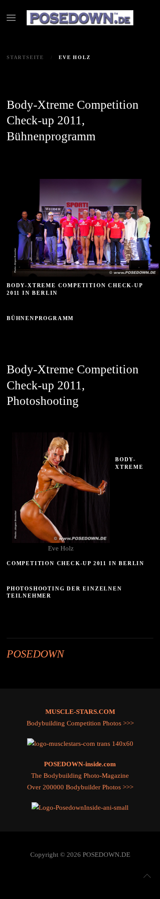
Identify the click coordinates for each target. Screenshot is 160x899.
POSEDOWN (35, 654)
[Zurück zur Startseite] (80, 18)
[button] (11, 18)
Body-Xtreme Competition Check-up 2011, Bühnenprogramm (73, 120)
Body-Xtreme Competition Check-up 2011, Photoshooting (73, 385)
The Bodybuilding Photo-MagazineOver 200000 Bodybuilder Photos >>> (80, 775)
